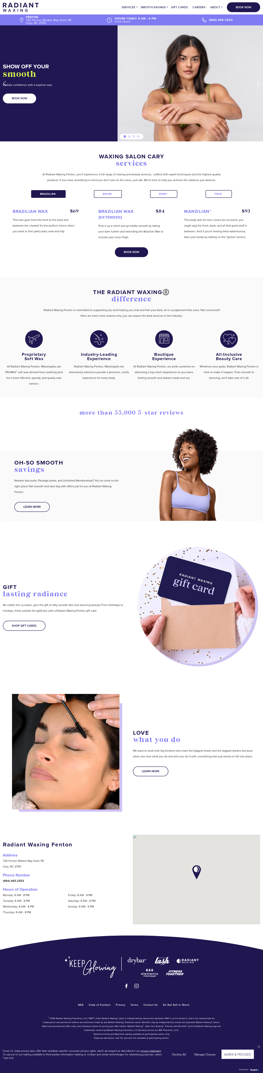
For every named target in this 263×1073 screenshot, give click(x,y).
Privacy (120, 1005)
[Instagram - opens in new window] (136, 986)
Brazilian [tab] (48, 194)
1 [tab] (124, 136)
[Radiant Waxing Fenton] (21, 7)
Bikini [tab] (107, 194)
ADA (81, 1005)
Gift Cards (179, 7)
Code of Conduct (100, 1005)
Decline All (179, 1054)
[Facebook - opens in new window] (126, 986)
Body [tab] (163, 194)
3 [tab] (133, 136)
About (215, 7)
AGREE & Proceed (237, 1054)
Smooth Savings (153, 7)
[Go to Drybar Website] (137, 961)
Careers (199, 7)
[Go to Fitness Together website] (175, 973)
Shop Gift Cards (24, 626)
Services (128, 7)
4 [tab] (138, 136)
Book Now (243, 7)
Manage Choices (205, 1054)
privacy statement (151, 1050)
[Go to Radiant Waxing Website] (187, 961)
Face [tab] (218, 194)
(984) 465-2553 (221, 20)
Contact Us (150, 1005)
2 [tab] (129, 136)
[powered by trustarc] (254, 1069)
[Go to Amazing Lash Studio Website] (162, 961)
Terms (134, 1005)
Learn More (32, 507)
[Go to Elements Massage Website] (149, 973)
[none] (4, 83)
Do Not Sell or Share (176, 1005)
